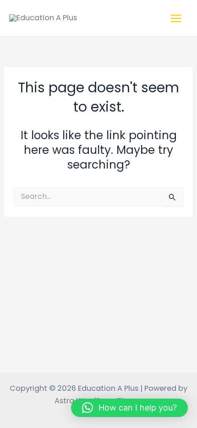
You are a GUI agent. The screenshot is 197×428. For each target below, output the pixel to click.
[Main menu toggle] (176, 18)
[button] (129, 408)
